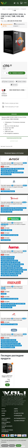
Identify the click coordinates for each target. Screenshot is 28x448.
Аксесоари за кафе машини (8, 340)
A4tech (24, 163)
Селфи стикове (16, 273)
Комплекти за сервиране (8, 347)
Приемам (18, 445)
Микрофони (10, 266)
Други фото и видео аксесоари (9, 275)
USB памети (16, 262)
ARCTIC (25, 185)
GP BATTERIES (4, 224)
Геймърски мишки (6, 174)
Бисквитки (11, 445)
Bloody (24, 202)
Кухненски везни (17, 345)
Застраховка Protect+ (20, 418)
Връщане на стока (19, 413)
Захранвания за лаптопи (7, 258)
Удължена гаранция (19, 420)
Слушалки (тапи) (12, 170)
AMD (15, 10)
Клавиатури (4, 168)
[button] (19, 25)
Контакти (4, 411)
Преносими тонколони (7, 268)
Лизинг (3, 415)
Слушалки (4, 170)
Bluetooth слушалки (6, 172)
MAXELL (3, 288)
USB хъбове (5, 264)
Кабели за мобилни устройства (9, 270)
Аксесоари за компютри (8, 257)
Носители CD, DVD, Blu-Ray (8, 305)
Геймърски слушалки (7, 208)
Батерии (4, 230)
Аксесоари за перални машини (9, 342)
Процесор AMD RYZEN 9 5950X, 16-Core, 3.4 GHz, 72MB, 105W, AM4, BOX (7, 376)
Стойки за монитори (7, 262)
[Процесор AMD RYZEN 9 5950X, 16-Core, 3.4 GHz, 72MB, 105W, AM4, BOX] (7, 368)
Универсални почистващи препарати (11, 343)
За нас (3, 408)
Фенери (9, 230)
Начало (4, 9)
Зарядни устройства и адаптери (10, 235)
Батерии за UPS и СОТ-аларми (9, 324)
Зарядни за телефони (17, 271)
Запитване (14, 84)
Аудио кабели (22, 270)
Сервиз (3, 413)
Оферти (16, 411)
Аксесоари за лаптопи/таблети (9, 260)
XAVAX (24, 334)
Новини (16, 408)
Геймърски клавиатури (20, 208)
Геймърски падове (18, 172)
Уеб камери (20, 264)
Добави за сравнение (9, 81)
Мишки (11, 168)
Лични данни (5, 445)
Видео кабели (18, 268)
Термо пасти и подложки (8, 191)
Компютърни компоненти (13, 9)
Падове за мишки (18, 168)
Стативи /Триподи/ (6, 273)
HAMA (24, 251)
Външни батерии (6, 240)
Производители (18, 415)
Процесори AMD (9, 146)
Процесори (23, 9)
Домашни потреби (6, 345)
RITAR (24, 318)
